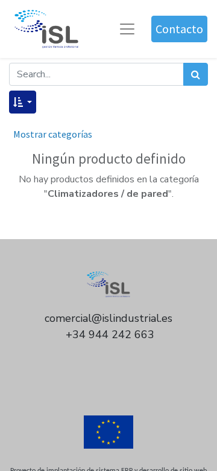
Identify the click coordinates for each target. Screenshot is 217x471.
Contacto (179, 28)
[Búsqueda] (195, 74)
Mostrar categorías (52, 134)
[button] (22, 102)
